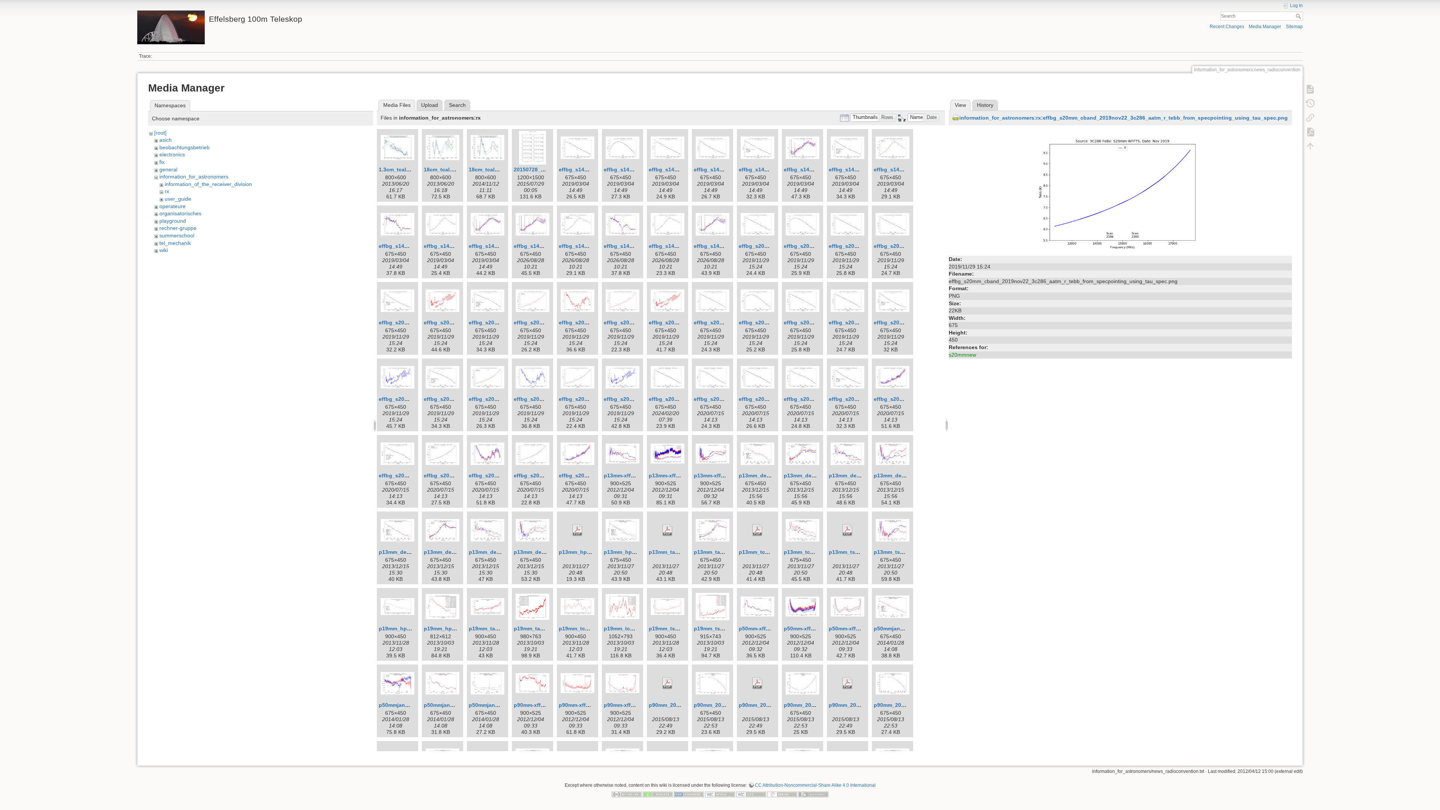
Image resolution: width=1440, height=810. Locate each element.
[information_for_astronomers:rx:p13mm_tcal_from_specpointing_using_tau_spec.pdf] (757, 530)
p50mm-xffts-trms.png (812, 629)
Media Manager (1265, 26)
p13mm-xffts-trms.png (677, 475)
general (168, 169)
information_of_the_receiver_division (208, 184)
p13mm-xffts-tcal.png (631, 475)
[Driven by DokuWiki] (813, 793)
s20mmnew (962, 355)
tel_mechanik (175, 243)
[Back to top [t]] (1310, 146)
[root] (160, 133)
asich (165, 140)
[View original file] (1120, 191)
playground (172, 221)
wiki (163, 250)
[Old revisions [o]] (1310, 103)
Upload (429, 105)
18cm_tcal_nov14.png (497, 169)
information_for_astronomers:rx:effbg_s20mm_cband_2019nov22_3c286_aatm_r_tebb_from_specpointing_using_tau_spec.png (1123, 118)
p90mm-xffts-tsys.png (632, 705)
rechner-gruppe (177, 228)
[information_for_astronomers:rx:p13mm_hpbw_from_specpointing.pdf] (577, 530)
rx (167, 191)
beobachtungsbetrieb (184, 147)
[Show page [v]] (1310, 89)
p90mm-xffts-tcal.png (541, 705)
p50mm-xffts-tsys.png (857, 629)
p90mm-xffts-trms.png (587, 705)
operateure (172, 206)
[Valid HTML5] (720, 793)
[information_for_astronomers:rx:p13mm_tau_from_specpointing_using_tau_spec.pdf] (667, 530)
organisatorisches (180, 213)
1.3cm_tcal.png (398, 169)
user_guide (178, 199)
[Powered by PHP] (689, 793)
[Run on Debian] (782, 793)
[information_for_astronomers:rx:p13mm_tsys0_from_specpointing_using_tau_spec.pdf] (847, 530)
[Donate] (658, 793)
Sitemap (1294, 26)
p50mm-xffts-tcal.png (766, 629)
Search (1299, 16)
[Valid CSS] (751, 793)
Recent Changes (1227, 26)
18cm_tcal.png (442, 169)
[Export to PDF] (1310, 132)
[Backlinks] (1310, 118)
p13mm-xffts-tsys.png (722, 475)
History (985, 105)
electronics (172, 155)
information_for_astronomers (193, 177)
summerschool (176, 235)
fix (162, 162)
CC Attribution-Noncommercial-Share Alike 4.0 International (815, 785)
